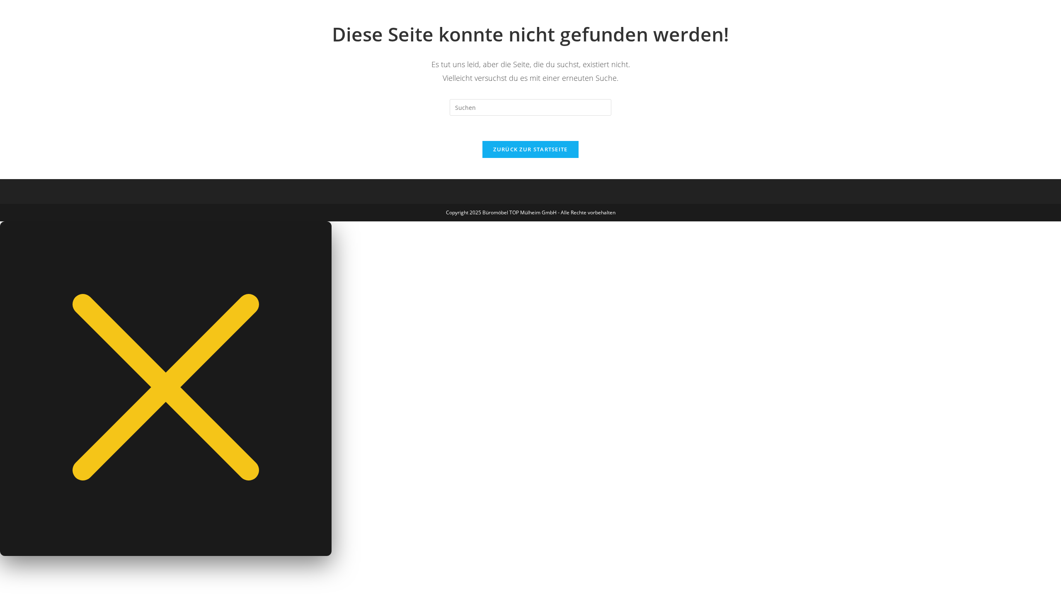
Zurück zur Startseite (530, 149)
